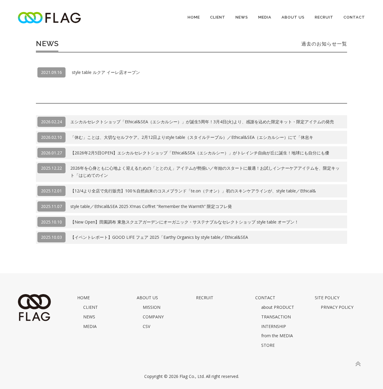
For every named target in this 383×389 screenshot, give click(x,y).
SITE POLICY (327, 297)
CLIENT (217, 17)
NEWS (241, 17)
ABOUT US (293, 17)
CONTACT (354, 17)
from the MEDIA (277, 335)
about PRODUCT (277, 307)
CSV (146, 326)
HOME (83, 297)
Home (194, 17)
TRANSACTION (276, 317)
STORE (268, 345)
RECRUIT (324, 17)
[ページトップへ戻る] (357, 364)
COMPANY (153, 317)
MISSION (151, 307)
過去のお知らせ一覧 (324, 44)
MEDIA (264, 17)
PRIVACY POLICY (337, 307)
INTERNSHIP (273, 326)
